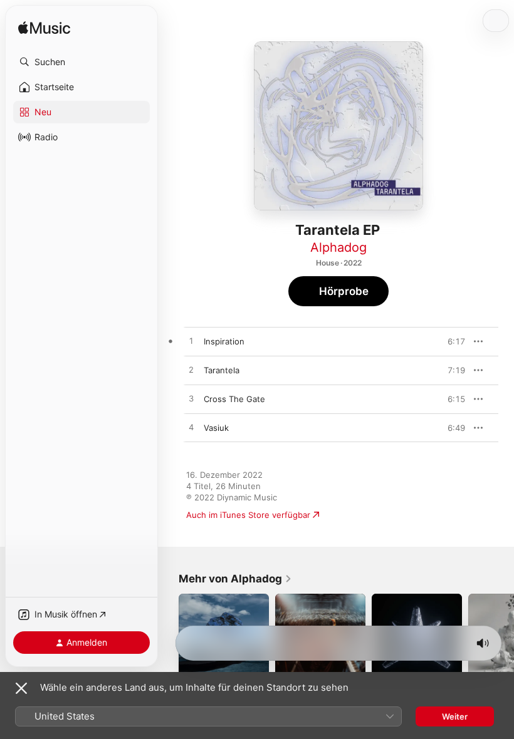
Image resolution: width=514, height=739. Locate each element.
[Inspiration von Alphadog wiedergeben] (191, 341)
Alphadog (338, 247)
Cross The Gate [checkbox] (234, 399)
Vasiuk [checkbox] (216, 428)
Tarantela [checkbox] (221, 370)
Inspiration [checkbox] (224, 341)
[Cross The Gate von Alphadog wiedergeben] (191, 399)
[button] (81, 62)
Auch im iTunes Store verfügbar (248, 515)
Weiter (455, 716)
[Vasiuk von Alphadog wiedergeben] (191, 427)
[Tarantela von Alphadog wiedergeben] (191, 370)
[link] (235, 579)
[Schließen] (21, 688)
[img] (44, 28)
